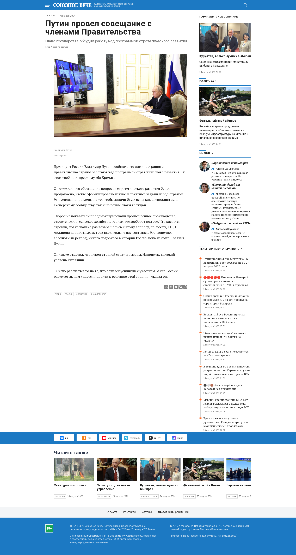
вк (66, 437)
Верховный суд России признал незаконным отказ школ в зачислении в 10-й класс (224, 318)
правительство (98, 294)
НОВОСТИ (50, 16)
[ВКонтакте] (166, 287)
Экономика (104, 496)
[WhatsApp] (185, 287)
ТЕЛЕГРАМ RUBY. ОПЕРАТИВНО (219, 248)
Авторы (147, 512)
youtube (112, 437)
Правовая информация (173, 512)
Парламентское (149, 496)
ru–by (157, 437)
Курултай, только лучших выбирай (225, 56)
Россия (68, 294)
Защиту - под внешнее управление (113, 487)
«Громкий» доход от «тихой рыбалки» (225, 186)
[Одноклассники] (171, 287)
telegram (135, 437)
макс (180, 437)
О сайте (112, 512)
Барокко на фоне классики (246, 485)
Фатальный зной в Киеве (217, 120)
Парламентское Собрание (218, 16)
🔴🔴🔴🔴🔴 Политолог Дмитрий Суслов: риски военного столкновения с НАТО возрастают (225, 281)
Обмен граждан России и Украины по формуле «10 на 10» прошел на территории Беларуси (226, 299)
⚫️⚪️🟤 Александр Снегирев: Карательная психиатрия (223, 387)
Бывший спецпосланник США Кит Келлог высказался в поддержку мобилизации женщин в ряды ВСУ (226, 403)
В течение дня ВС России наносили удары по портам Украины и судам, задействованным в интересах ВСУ (226, 370)
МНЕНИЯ (205, 153)
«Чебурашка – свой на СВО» (230, 223)
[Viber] (180, 287)
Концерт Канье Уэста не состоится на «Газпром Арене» (226, 353)
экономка (81, 294)
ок (89, 437)
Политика (206, 81)
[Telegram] (176, 287)
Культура (232, 496)
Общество (60, 496)
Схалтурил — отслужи (70, 485)
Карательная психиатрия (229, 163)
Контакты (129, 512)
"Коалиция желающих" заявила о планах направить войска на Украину (224, 336)
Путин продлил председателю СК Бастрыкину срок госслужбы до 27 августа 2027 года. (226, 262)
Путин (58, 294)
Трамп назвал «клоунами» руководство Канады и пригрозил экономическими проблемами (226, 422)
